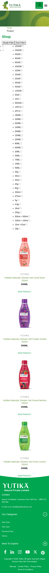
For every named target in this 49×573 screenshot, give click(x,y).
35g (17, 172)
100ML (18, 127)
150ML (18, 135)
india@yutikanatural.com (22, 507)
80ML (17, 143)
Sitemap (13, 566)
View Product (24, 292)
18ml (17, 208)
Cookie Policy (23, 566)
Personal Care (7, 531)
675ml (18, 196)
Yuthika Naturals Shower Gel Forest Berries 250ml (24, 401)
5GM (17, 95)
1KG (17, 99)
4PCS (18, 111)
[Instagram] (19, 552)
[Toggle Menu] (45, 5)
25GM (18, 79)
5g (16, 200)
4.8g (17, 204)
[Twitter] (35, 551)
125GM (18, 91)
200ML (18, 119)
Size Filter (20, 43)
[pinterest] (43, 553)
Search (31, 5)
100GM (18, 66)
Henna (4, 536)
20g (17, 184)
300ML (18, 131)
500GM (18, 103)
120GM (18, 46)
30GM (18, 83)
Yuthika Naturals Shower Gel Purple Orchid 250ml (24, 340)
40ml (17, 180)
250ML (18, 139)
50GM (18, 58)
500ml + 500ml (22, 216)
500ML (18, 123)
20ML (17, 152)
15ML (17, 164)
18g (17, 229)
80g (17, 188)
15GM (18, 74)
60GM (18, 62)
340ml (18, 192)
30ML (17, 156)
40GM (18, 54)
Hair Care (6, 527)
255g (17, 212)
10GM (18, 70)
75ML (17, 160)
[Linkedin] (12, 552)
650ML (18, 147)
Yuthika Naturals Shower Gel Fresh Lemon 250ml (24, 463)
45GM (18, 87)
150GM (18, 50)
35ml (17, 176)
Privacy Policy (36, 566)
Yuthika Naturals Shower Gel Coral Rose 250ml (24, 279)
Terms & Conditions (25, 569)
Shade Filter (8, 43)
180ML (18, 115)
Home (9, 28)
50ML (17, 168)
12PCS (18, 107)
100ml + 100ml (22, 220)
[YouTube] (28, 551)
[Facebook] (5, 552)
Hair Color (6, 522)
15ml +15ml (20, 225)
